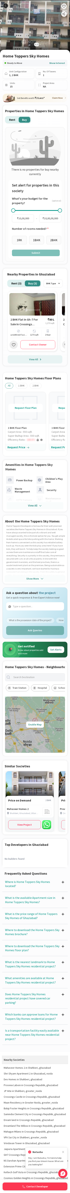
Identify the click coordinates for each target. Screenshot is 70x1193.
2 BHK (35, 385)
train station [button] (19, 687)
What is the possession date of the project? (30, 620)
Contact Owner (37, 344)
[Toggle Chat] (62, 1173)
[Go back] (5, 5)
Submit (36, 252)
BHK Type (51, 283)
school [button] (62, 687)
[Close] (63, 1152)
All (9, 385)
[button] (27, 440)
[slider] (13, 210)
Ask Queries (35, 630)
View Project (24, 824)
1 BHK (21, 385)
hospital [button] (42, 687)
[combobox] (38, 677)
